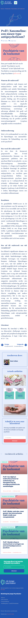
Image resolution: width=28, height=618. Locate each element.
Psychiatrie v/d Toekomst (17, 9)
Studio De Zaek (10, 614)
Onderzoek (7, 9)
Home (2, 9)
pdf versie (16, 73)
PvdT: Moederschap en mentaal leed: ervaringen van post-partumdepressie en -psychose (13, 545)
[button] (15, 2)
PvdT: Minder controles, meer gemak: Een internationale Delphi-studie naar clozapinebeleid (13, 514)
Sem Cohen (14, 361)
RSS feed (3, 589)
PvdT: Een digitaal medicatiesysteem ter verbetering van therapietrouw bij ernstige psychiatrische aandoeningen (11, 481)
